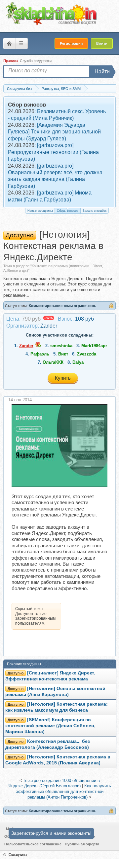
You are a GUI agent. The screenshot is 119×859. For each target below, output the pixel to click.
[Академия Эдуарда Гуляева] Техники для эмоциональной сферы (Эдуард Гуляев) (54, 131)
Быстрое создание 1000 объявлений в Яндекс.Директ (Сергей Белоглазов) (54, 783)
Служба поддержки (36, 61)
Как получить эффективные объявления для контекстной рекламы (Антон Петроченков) (63, 791)
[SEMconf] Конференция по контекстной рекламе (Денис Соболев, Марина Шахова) (50, 725)
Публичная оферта (82, 844)
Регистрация (71, 43)
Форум (9, 43)
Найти (102, 71)
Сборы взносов (67, 210)
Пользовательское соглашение (32, 844)
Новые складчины (40, 210)
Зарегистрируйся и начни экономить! (51, 833)
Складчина (18, 855)
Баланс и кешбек (94, 210)
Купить (63, 378)
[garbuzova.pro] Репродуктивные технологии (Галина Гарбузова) (53, 152)
